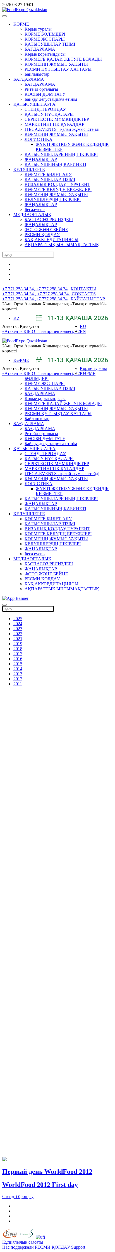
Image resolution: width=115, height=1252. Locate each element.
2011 (17, 683)
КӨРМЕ (21, 24)
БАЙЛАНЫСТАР (88, 298)
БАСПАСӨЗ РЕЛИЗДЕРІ (49, 219)
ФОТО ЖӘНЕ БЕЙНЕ (46, 229)
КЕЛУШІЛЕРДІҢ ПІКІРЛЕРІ (53, 199)
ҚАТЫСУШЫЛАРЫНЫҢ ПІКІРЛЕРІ (61, 154)
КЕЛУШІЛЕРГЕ (29, 169)
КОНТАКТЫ (83, 288)
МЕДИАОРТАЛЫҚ (32, 214)
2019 (17, 643)
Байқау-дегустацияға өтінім (51, 99)
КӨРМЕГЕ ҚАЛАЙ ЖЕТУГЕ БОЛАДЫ (63, 59)
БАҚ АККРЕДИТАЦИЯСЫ (51, 239)
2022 (17, 633)
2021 (17, 638)
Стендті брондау (17, 1196)
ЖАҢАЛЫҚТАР (41, 159)
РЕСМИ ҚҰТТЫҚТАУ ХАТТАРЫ (58, 69)
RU (83, 326)
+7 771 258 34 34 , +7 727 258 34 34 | (37, 293)
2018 (17, 648)
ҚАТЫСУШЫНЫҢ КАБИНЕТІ (55, 164)
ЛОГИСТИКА (38, 139)
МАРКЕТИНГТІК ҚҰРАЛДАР (54, 124)
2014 (17, 668)
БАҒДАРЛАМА (40, 49)
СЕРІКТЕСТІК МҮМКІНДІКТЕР (57, 119)
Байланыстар (37, 74)
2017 (17, 653)
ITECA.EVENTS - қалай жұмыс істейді (62, 129)
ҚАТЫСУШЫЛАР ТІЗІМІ (50, 44)
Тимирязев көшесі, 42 (59, 331)
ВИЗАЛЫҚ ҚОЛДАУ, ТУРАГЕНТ (57, 184)
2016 (17, 658)
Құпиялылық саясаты (22, 1242)
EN (83, 331)
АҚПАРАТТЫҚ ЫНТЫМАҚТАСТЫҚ (62, 244)
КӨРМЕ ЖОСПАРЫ (45, 39)
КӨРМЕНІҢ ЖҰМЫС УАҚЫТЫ (56, 64)
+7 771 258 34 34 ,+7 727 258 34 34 (35, 298)
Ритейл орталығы (41, 89)
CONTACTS (84, 293)
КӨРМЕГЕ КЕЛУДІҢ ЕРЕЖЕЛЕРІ (58, 189)
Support (78, 1247)
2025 (17, 618)
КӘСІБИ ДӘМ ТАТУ (45, 94)
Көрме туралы (38, 29)
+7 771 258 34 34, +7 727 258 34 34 (35, 288)
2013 (17, 673)
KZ (16, 318)
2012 (17, 678)
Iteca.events (35, 209)
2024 (17, 623)
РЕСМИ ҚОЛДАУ (42, 234)
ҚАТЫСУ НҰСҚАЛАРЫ (49, 114)
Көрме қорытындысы (45, 54)
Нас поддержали (18, 1247)
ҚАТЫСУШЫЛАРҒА (34, 104)
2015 (17, 663)
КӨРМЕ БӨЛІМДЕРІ (45, 34)
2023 (17, 628)
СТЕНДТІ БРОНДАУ (45, 109)
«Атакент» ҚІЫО (20, 331)
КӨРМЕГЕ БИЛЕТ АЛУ (48, 174)
